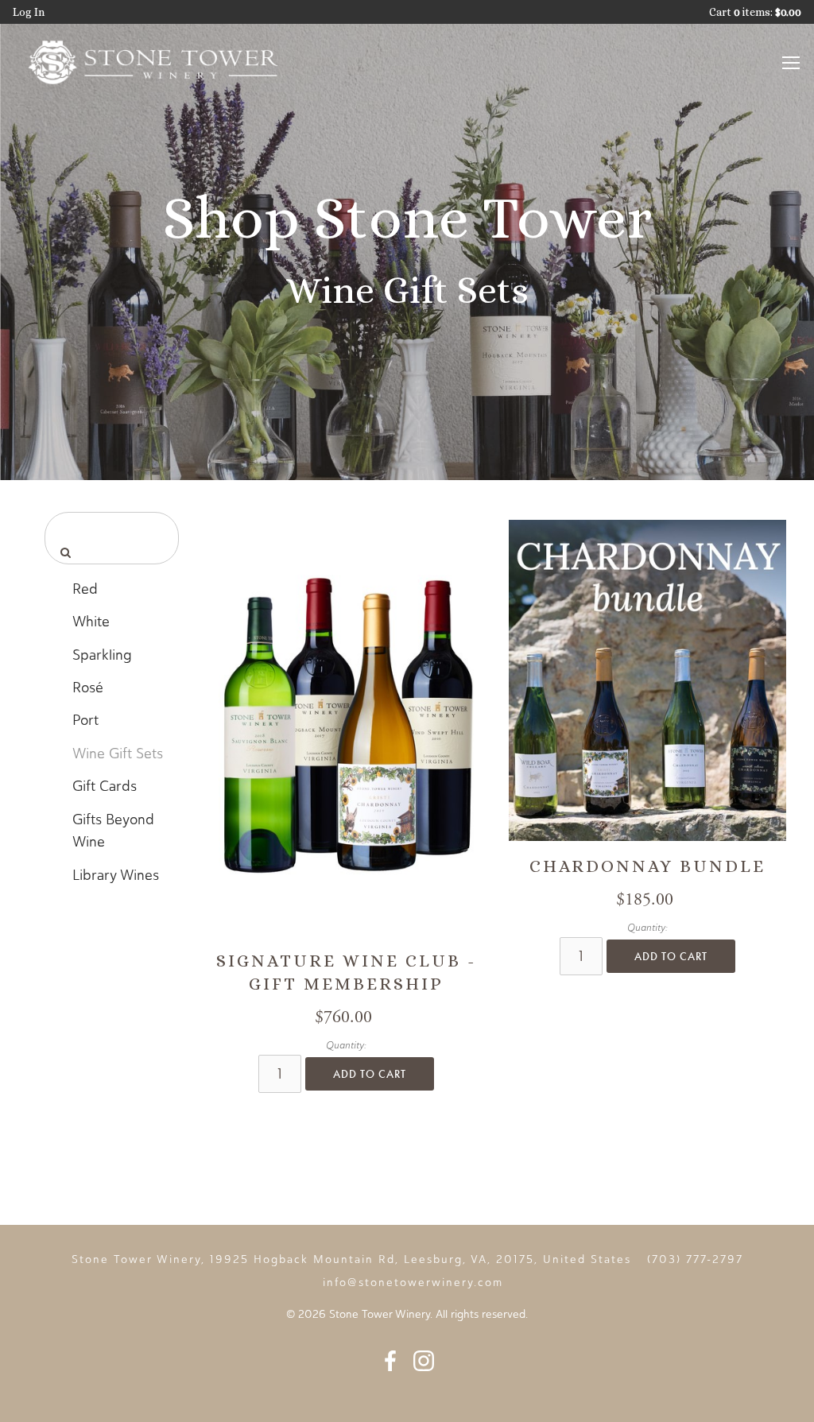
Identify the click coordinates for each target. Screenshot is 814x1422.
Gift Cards (104, 786)
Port (85, 720)
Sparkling (102, 655)
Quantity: (346, 1045)
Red (85, 589)
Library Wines (115, 875)
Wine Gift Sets (117, 753)
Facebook (390, 1360)
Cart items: (755, 12)
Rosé (87, 687)
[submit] (63, 552)
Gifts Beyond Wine (113, 831)
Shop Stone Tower (407, 217)
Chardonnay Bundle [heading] (647, 866)
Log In (29, 12)
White (91, 621)
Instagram (423, 1360)
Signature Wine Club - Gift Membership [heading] (346, 972)
